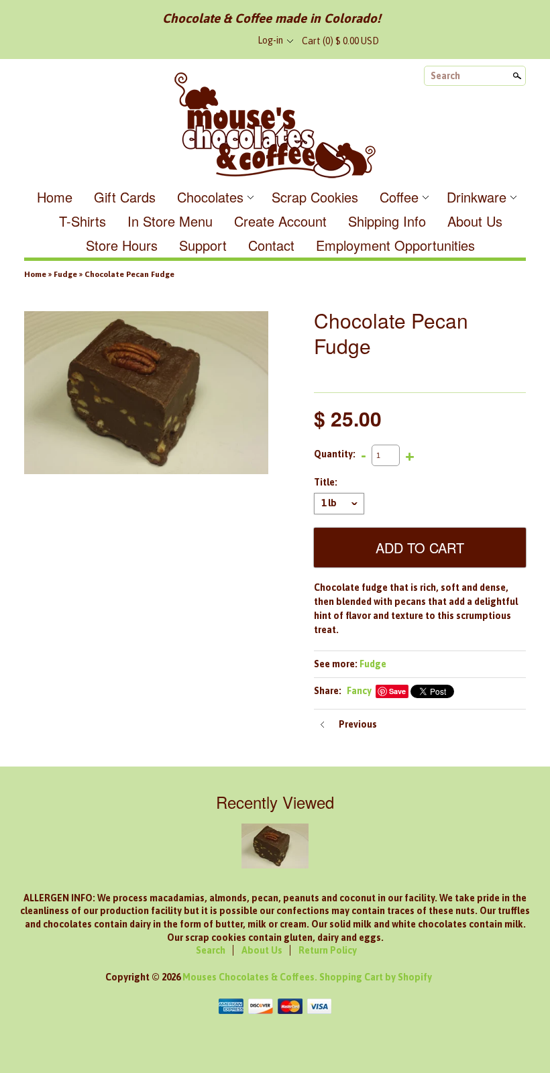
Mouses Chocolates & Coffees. (250, 977)
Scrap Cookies (315, 197)
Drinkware (476, 197)
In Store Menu (170, 221)
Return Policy (327, 950)
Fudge (65, 274)
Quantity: (334, 454)
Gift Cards (125, 197)
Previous (358, 724)
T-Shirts (82, 221)
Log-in (270, 40)
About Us (474, 221)
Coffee (399, 197)
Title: (325, 482)
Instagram (231, 41)
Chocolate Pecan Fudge (129, 274)
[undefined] (146, 394)
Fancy (359, 690)
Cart (340, 41)
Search (445, 75)
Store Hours (122, 245)
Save (397, 691)
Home (54, 197)
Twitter (209, 41)
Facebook (187, 41)
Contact (271, 245)
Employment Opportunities (395, 245)
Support (203, 245)
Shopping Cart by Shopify (375, 977)
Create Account (280, 221)
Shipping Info (387, 221)
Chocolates (210, 197)
